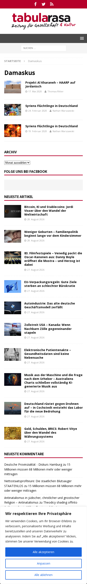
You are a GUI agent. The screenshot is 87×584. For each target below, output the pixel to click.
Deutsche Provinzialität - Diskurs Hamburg (33, 464)
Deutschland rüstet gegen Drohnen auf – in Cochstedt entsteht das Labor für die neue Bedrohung (53, 407)
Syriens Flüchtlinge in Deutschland (51, 106)
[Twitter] (43, 4)
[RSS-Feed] (52, 4)
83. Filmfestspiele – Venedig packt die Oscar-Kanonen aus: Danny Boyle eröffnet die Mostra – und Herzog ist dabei (53, 259)
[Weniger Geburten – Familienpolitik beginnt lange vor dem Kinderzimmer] (12, 236)
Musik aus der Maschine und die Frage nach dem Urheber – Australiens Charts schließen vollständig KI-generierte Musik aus (53, 381)
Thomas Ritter (56, 91)
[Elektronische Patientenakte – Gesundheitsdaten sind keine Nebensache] (12, 354)
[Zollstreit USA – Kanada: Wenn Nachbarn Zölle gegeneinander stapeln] (12, 329)
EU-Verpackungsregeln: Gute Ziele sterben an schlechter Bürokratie (50, 284)
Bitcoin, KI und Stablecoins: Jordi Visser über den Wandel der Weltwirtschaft (48, 210)
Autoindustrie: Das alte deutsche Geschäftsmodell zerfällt (49, 305)
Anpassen (43, 563)
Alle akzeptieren (43, 552)
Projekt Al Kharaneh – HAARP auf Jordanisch (50, 84)
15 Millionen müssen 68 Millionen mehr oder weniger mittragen (38, 469)
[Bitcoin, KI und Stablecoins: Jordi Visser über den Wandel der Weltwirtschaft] (12, 211)
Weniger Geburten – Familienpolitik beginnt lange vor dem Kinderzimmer (52, 234)
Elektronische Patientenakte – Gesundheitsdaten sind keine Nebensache (47, 354)
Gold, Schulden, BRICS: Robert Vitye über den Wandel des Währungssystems (50, 432)
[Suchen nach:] (43, 48)
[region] (43, 545)
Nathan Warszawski (63, 110)
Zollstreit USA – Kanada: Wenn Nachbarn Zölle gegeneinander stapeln (48, 328)
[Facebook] (35, 4)
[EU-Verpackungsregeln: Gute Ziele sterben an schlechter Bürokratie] (12, 286)
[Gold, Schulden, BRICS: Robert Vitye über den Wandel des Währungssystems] (12, 433)
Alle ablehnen (43, 575)
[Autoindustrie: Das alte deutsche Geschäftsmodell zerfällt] (12, 308)
